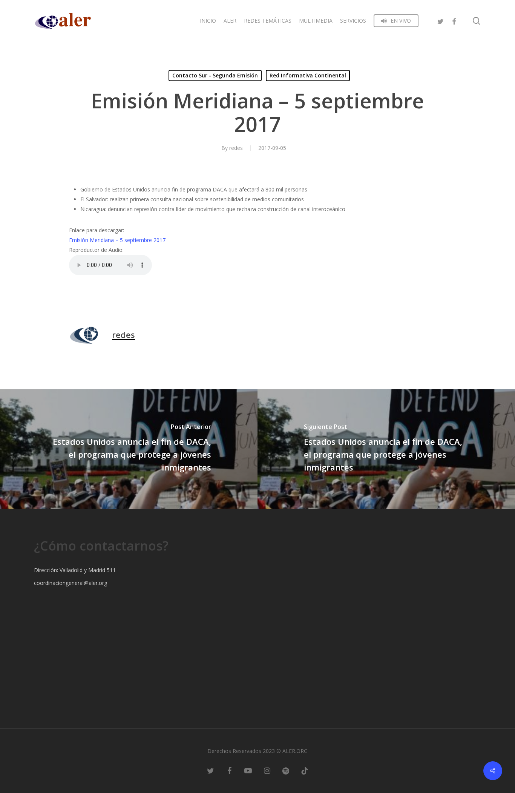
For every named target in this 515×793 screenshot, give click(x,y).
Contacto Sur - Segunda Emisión (215, 75)
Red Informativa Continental (308, 75)
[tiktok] (304, 770)
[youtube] (248, 770)
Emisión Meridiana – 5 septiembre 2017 (117, 240)
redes (236, 147)
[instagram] (267, 770)
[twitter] (440, 20)
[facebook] (454, 20)
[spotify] (285, 770)
